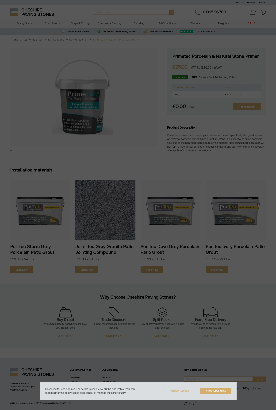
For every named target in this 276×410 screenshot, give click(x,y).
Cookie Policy (116, 389)
